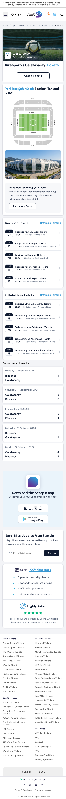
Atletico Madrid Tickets (46, 674)
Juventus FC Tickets (44, 700)
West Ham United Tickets (47, 722)
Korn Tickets (9, 691)
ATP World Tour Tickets (14, 742)
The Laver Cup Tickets (13, 755)
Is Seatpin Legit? (43, 746)
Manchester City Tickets (47, 704)
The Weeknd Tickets (12, 652)
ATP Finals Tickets (11, 738)
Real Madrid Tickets (44, 709)
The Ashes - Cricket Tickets (16, 706)
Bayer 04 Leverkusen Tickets (48, 678)
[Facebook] (24, 785)
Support (39, 742)
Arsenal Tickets (42, 647)
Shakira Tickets (10, 687)
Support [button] (19, 14)
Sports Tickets (10, 698)
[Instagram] (42, 785)
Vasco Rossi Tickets (12, 669)
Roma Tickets (41, 669)
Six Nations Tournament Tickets (14, 712)
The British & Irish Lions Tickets (14, 723)
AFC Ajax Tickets (43, 665)
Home (5, 25)
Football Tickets (43, 638)
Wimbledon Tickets (12, 751)
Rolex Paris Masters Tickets (16, 746)
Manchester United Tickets (48, 652)
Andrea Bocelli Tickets (13, 656)
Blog (37, 737)
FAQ (37, 750)
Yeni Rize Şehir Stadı (22, 57)
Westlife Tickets (10, 665)
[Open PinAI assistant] (48, 14)
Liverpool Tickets (43, 643)
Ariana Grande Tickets (13, 643)
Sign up (52, 553)
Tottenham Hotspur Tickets (48, 718)
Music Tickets (9, 638)
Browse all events (50, 223)
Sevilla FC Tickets (43, 713)
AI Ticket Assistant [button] (44, 733)
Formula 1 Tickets (11, 702)
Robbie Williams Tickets (14, 674)
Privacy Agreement (44, 759)
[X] (29, 785)
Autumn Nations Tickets (14, 718)
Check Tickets (33, 76)
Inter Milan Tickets (44, 696)
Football (34, 25)
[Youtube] (36, 785)
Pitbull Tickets (9, 682)
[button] (55, 14)
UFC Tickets (8, 733)
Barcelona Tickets (43, 691)
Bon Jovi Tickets (10, 678)
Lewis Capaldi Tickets (13, 647)
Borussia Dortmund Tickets (48, 687)
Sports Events (19, 25)
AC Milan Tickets (43, 660)
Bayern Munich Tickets (46, 682)
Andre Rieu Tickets (12, 660)
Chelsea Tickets (42, 656)
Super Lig (46, 25)
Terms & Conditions (44, 755)
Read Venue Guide (22, 206)
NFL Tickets (8, 729)
